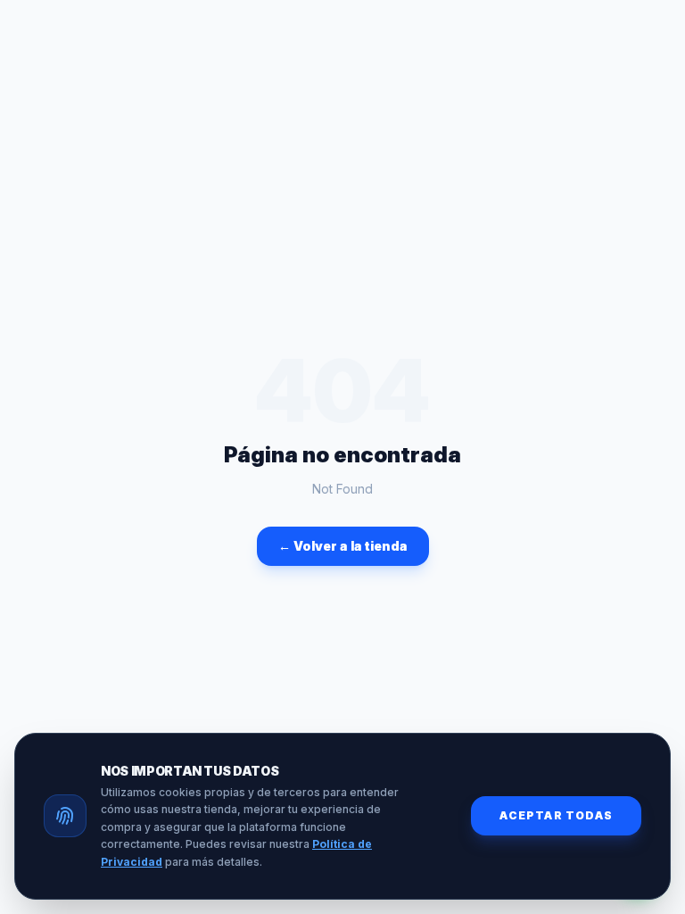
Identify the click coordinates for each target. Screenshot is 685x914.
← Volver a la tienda (343, 545)
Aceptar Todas (556, 815)
